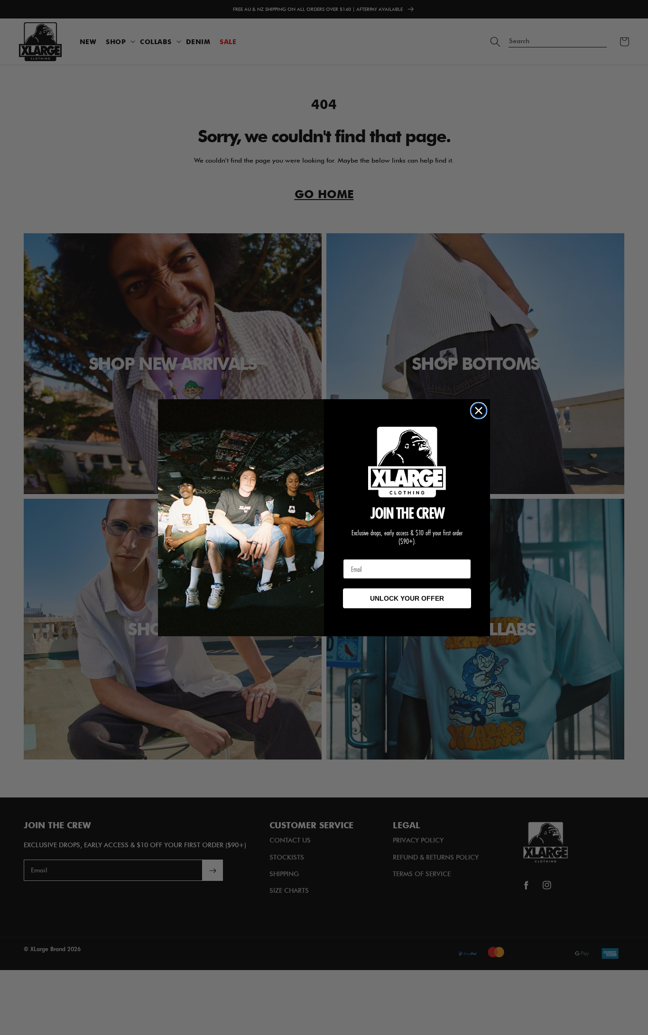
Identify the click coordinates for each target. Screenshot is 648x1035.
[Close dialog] (478, 410)
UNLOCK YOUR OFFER (407, 598)
